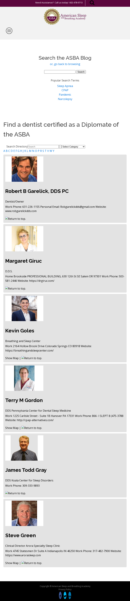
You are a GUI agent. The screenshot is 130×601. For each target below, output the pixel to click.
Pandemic (65, 94)
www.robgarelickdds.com (21, 211)
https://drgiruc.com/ (41, 281)
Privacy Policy (65, 589)
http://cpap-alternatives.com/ (35, 420)
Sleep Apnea (65, 86)
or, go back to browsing (65, 64)
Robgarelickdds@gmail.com (77, 207)
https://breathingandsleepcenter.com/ (29, 350)
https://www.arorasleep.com (23, 555)
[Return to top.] (15, 219)
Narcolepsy (65, 99)
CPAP (65, 90)
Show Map (12, 358)
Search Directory (17, 146)
